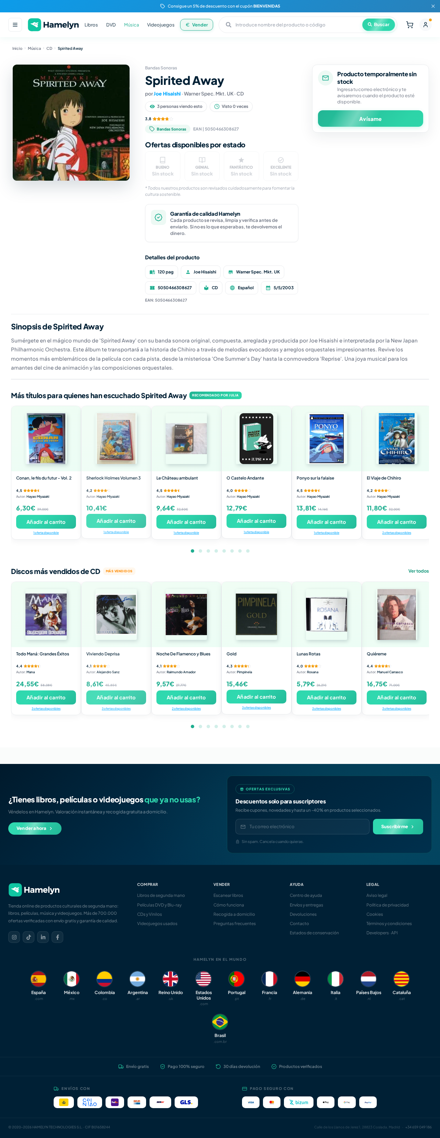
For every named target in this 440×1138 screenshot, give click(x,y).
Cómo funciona (228, 905)
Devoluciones (303, 914)
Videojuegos (161, 24)
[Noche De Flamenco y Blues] (186, 614)
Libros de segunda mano (161, 895)
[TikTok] (28, 937)
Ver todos (418, 571)
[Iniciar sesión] (425, 25)
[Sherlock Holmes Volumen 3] (116, 438)
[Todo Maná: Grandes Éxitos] (46, 614)
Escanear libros (228, 895)
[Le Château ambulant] (186, 438)
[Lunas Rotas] (326, 614)
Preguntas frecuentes (234, 923)
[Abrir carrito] (410, 25)
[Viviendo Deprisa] (116, 614)
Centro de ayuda (306, 895)
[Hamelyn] (53, 25)
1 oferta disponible (46, 532)
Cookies (374, 914)
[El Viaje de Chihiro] (396, 438)
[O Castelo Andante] (256, 438)
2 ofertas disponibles (396, 532)
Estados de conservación (314, 932)
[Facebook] (57, 937)
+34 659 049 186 (418, 1127)
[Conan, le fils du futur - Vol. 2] (46, 438)
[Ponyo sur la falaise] (326, 438)
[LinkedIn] (43, 937)
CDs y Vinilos (149, 914)
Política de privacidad (387, 905)
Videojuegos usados (157, 923)
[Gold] (256, 614)
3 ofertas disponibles (46, 708)
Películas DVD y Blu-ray (159, 905)
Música (131, 24)
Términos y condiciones (389, 923)
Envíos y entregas (306, 905)
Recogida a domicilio (234, 914)
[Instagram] (14, 937)
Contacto (299, 923)
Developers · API (382, 932)
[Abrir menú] (15, 25)
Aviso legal (376, 895)
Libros (91, 24)
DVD (111, 24)
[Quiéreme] (396, 614)
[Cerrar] (433, 6)
